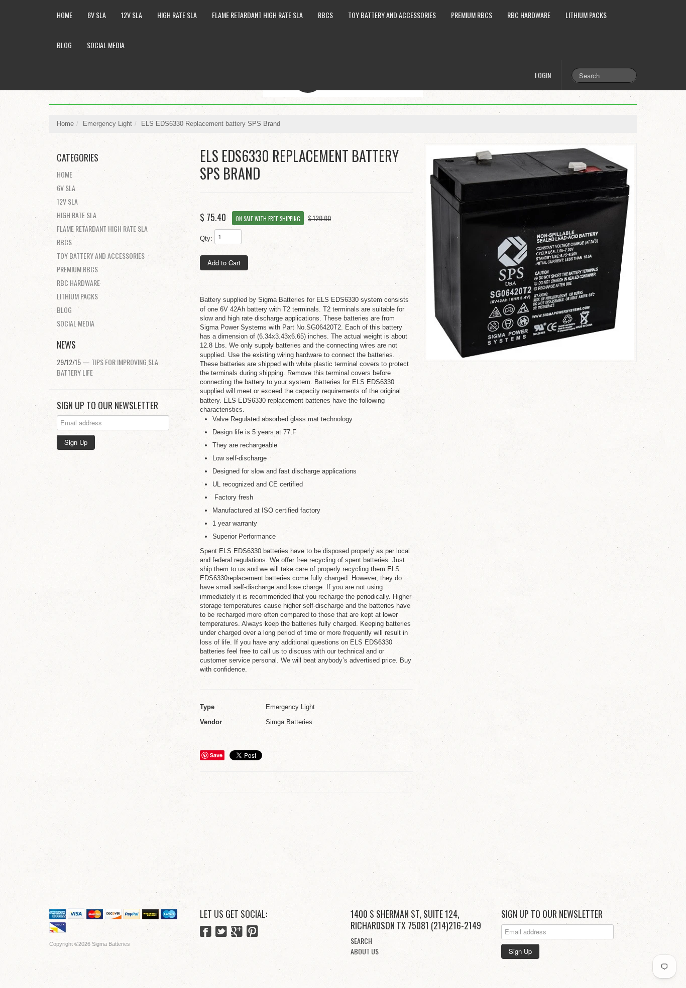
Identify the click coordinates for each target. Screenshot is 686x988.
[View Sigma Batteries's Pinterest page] (252, 932)
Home (64, 15)
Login (543, 75)
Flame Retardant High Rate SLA (257, 15)
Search (361, 940)
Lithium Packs (586, 15)
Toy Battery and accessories (392, 15)
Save (216, 755)
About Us (365, 951)
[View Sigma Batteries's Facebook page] (205, 932)
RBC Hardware (528, 15)
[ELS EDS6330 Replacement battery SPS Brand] (530, 252)
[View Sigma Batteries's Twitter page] (221, 932)
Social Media (106, 45)
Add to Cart (224, 262)
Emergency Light (107, 123)
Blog (64, 45)
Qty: (206, 238)
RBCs (325, 15)
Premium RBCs (471, 15)
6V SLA (96, 15)
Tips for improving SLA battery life (107, 367)
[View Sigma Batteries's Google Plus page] (237, 932)
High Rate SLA (177, 15)
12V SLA (131, 15)
